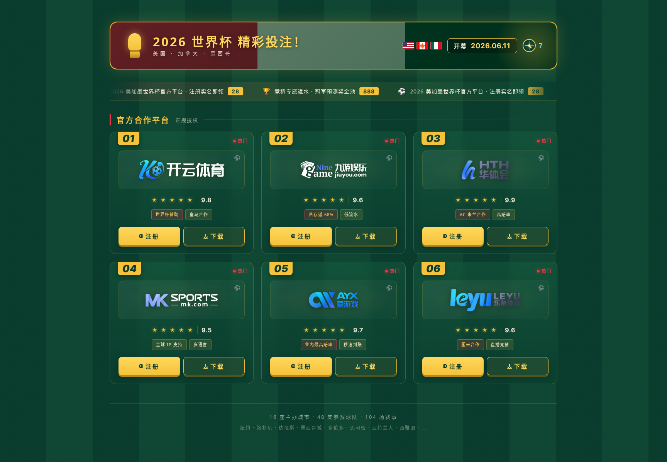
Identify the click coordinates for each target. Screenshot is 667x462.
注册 (152, 236)
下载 (217, 236)
